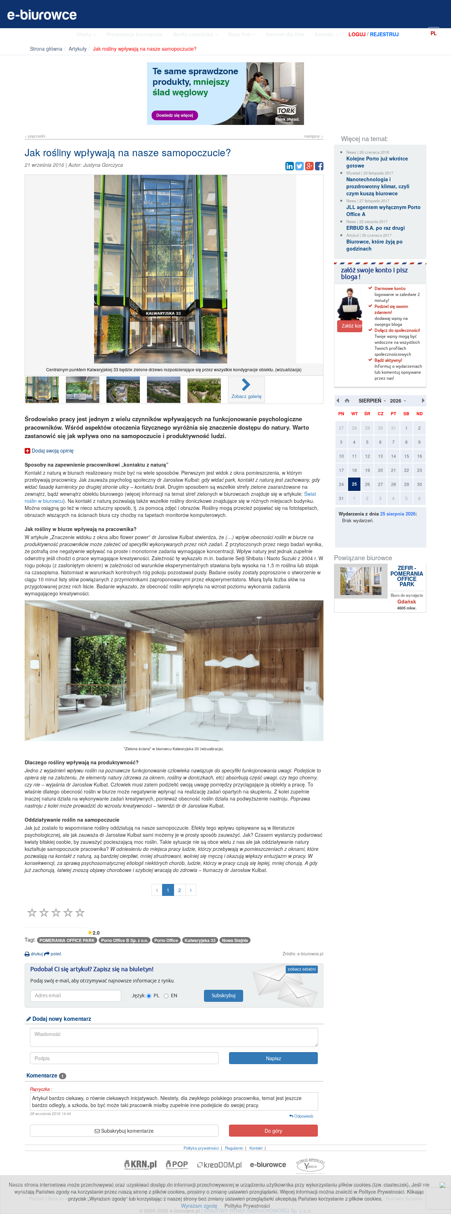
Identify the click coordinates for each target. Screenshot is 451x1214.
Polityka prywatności (201, 1148)
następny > (313, 136)
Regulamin (234, 1148)
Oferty (84, 34)
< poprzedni (35, 136)
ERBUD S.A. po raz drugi (375, 227)
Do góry (273, 1130)
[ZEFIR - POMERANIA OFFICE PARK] (361, 581)
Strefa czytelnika (193, 34)
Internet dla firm (285, 34)
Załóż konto (352, 326)
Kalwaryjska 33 (200, 940)
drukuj (36, 953)
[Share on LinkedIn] (289, 166)
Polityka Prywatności (247, 1205)
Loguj (357, 34)
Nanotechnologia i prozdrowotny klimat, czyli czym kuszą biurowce (377, 186)
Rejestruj (384, 34)
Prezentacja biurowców (134, 34)
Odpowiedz (303, 1116)
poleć (55, 953)
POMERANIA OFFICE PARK (67, 940)
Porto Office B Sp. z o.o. (124, 940)
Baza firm (240, 34)
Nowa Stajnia (235, 940)
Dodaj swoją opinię (52, 450)
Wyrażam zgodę (199, 1205)
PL (434, 33)
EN (445, 32)
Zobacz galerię (246, 396)
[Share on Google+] (309, 166)
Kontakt (325, 34)
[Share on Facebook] (319, 166)
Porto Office (166, 940)
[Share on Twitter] (299, 166)
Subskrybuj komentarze (127, 1130)
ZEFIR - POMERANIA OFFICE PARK (406, 576)
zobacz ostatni (302, 969)
